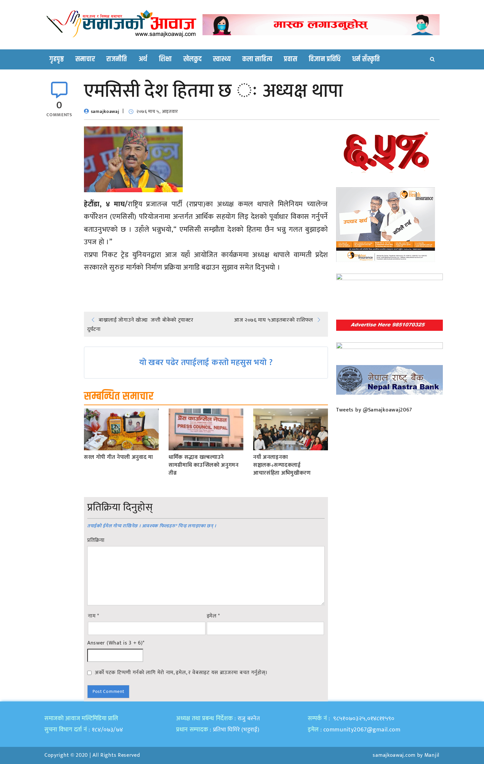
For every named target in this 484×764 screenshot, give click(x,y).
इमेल (213, 616)
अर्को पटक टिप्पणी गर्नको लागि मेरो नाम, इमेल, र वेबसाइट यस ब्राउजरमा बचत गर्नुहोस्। (181, 672)
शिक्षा (165, 59)
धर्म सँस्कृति (366, 59)
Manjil (432, 755)
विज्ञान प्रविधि (325, 59)
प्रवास (290, 59)
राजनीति (116, 59)
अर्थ (143, 59)
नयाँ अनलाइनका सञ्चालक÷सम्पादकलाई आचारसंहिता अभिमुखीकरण (282, 465)
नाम (93, 616)
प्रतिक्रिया (96, 540)
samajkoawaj (105, 111)
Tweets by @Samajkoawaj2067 (374, 410)
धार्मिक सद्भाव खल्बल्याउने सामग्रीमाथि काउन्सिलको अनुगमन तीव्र (204, 465)
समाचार (85, 59)
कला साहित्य (257, 59)
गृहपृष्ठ (56, 59)
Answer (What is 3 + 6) (116, 643)
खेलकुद (192, 59)
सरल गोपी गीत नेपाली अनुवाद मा (118, 457)
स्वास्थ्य (222, 59)
